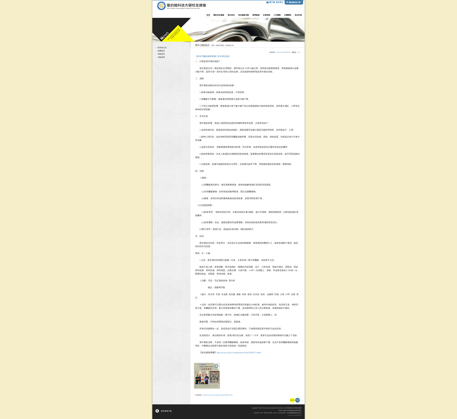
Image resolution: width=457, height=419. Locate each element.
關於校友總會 (219, 15)
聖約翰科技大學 (295, 2)
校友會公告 (162, 48)
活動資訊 (161, 54)
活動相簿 (161, 57)
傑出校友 (231, 15)
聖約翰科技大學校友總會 (181, 6)
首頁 (208, 15)
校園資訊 (161, 51)
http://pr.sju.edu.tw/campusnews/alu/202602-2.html (239, 352)
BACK (292, 400)
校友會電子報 (166, 411)
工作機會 (277, 15)
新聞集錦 (256, 15)
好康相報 (266, 15)
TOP (297, 400)
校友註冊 (298, 15)
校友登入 (280, 2)
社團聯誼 (287, 15)
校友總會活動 (243, 15)
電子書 (272, 2)
